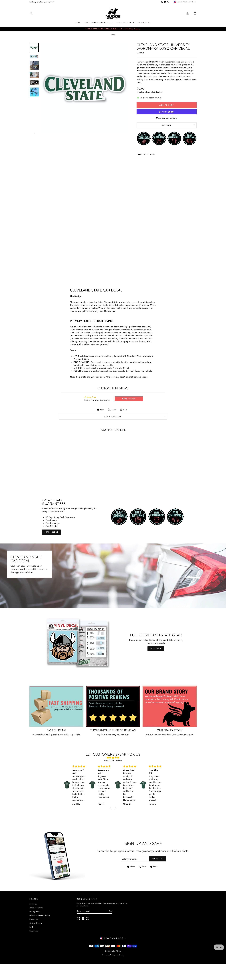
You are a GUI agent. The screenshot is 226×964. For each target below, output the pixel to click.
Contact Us (144, 22)
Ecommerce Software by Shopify (113, 955)
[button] (111, 808)
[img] (113, 757)
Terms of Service (36, 907)
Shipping (140, 92)
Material (166, 125)
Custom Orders (125, 22)
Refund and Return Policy (39, 915)
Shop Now (156, 649)
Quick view (49, 474)
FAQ (31, 927)
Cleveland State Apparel (99, 22)
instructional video (138, 376)
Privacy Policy (34, 911)
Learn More (51, 532)
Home (78, 22)
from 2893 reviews (113, 760)
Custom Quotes (35, 923)
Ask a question (113, 417)
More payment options (166, 118)
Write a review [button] (128, 398)
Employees (33, 931)
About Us (33, 904)
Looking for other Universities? (41, 2)
